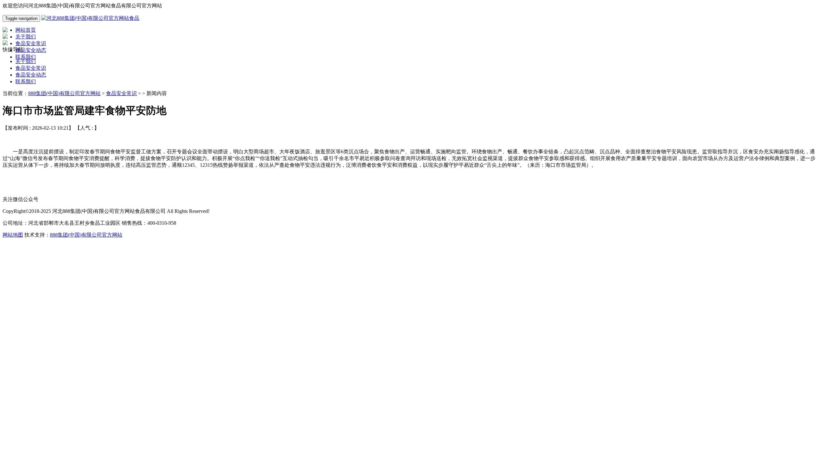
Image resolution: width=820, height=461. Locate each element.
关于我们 (25, 61)
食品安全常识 (30, 68)
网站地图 (13, 235)
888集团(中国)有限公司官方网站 (64, 93)
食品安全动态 (30, 74)
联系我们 (25, 81)
